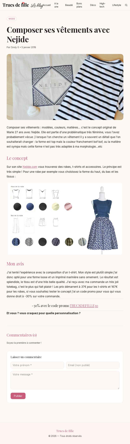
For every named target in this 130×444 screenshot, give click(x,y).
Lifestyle (116, 5)
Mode (12, 19)
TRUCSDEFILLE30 (84, 305)
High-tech (102, 5)
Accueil (47, 5)
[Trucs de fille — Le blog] (23, 5)
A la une (56, 5)
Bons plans (79, 5)
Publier (18, 395)
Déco (93, 5)
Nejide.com (30, 166)
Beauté (69, 5)
